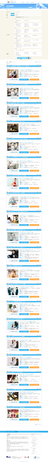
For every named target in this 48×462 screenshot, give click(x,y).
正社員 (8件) (34, 52)
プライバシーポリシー (37, 431)
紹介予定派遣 (9, 446)
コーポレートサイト (14, 458)
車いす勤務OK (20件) (18, 44)
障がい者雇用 (21, 446)
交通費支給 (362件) (18, 20)
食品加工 (17, 437)
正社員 (11, 446)
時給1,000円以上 (8, 449)
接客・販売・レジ (13, 437)
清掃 (22, 437)
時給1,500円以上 (26, 449)
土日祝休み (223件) (35, 29)
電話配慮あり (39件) (35, 45)
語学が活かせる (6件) (18, 35)
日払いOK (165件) (27, 20)
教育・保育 (21, 438)
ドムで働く (18, 446)
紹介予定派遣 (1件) (27, 52)
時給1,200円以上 (15, 449)
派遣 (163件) (17, 52)
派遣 (7, 446)
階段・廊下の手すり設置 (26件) (28, 45)
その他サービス (20, 437)
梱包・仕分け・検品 (25, 437)
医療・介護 (18, 438)
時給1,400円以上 (23, 449)
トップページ (33, 435)
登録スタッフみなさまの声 (34, 439)
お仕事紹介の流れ (34, 448)
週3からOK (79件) (18, 29)
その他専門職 (23, 438)
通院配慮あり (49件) (35, 44)
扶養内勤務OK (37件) (27, 29)
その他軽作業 (12, 438)
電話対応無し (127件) (18, 36)
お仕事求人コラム (34, 446)
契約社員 (13, 446)
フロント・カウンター (9, 437)
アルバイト (16, 446)
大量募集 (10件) (26, 35)
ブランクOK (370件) (18, 26)
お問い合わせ (33, 431)
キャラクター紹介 (34, 438)
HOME (7, 9)
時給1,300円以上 (19, 449)
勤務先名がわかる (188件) (27, 36)
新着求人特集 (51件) (35, 35)
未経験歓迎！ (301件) (27, 26)
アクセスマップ (18, 458)
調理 (15, 437)
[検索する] (24, 58)
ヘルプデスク (15, 438)
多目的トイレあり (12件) (27, 44)
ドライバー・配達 (26, 438)
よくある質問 (33, 449)
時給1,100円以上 (12, 449)
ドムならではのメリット (34, 437)
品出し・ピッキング (9, 438)
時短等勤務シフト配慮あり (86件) (19, 45)
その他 (7, 439)
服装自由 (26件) (18, 41)
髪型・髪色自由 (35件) (27, 41)
